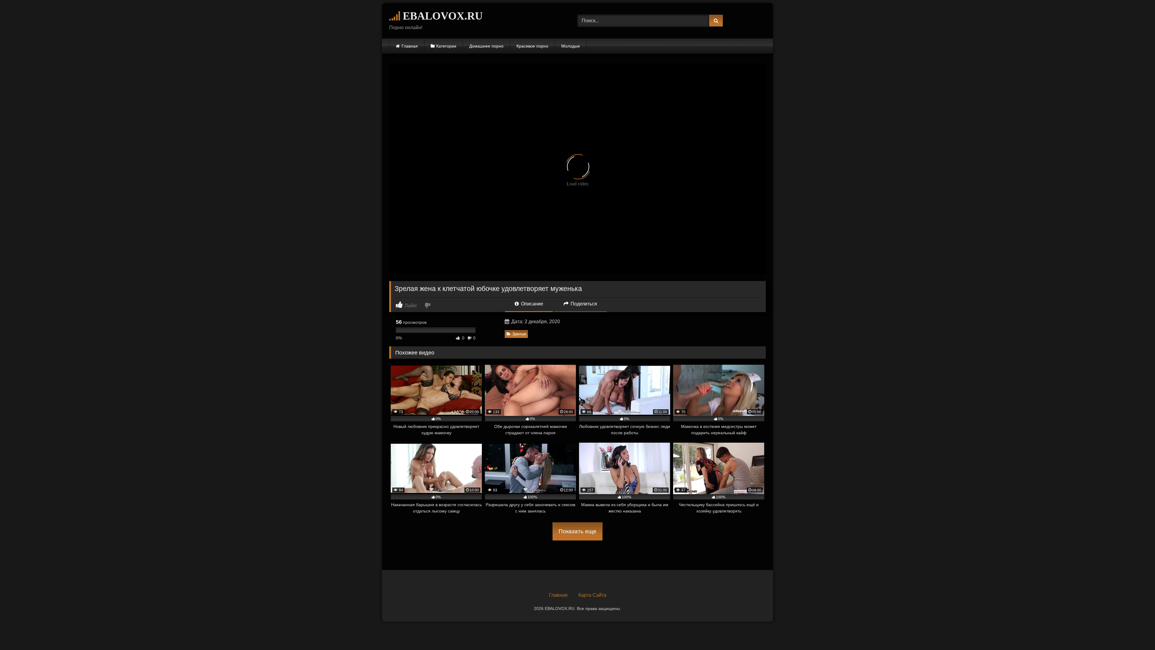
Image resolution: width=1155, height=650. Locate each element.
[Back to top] (1136, 632)
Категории (446, 46)
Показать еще (577, 531)
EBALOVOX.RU (441, 16)
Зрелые (519, 334)
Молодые (570, 46)
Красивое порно (532, 46)
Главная (410, 46)
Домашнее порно (486, 46)
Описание (531, 303)
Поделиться (583, 303)
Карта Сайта (592, 595)
